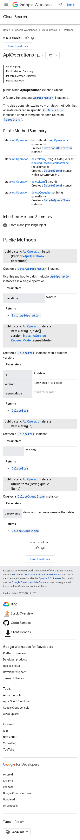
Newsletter (10, 737)
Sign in (71, 4)
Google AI (9, 799)
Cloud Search (15, 16)
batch (34, 140)
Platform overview (14, 653)
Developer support (14, 672)
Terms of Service (13, 678)
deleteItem (38, 159)
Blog (6, 730)
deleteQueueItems (42, 192)
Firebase (8, 787)
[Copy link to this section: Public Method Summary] (50, 131)
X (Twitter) (9, 743)
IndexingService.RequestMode (50, 162)
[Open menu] (6, 4)
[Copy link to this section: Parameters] (25, 288)
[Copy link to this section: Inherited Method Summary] (56, 217)
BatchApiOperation (58, 148)
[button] (24, 225)
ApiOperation (43, 98)
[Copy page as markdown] (50, 55)
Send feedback (18, 46)
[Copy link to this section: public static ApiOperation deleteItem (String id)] (37, 426)
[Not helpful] (33, 38)
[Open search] (61, 4)
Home (6, 29)
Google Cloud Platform (17, 793)
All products (10, 805)
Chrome (8, 780)
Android (8, 774)
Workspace (45, 4)
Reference (67, 29)
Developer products (15, 659)
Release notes (12, 665)
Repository (12, 119)
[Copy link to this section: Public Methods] (40, 240)
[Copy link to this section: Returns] (20, 308)
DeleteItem (52, 170)
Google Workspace (26, 29)
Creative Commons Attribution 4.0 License (37, 574)
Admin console (12, 695)
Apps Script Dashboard (17, 701)
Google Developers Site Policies (30, 582)
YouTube (8, 749)
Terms (7, 821)
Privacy (19, 821)
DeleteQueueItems (57, 200)
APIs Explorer (11, 713)
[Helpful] (27, 38)
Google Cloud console (16, 707)
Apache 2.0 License (50, 578)
